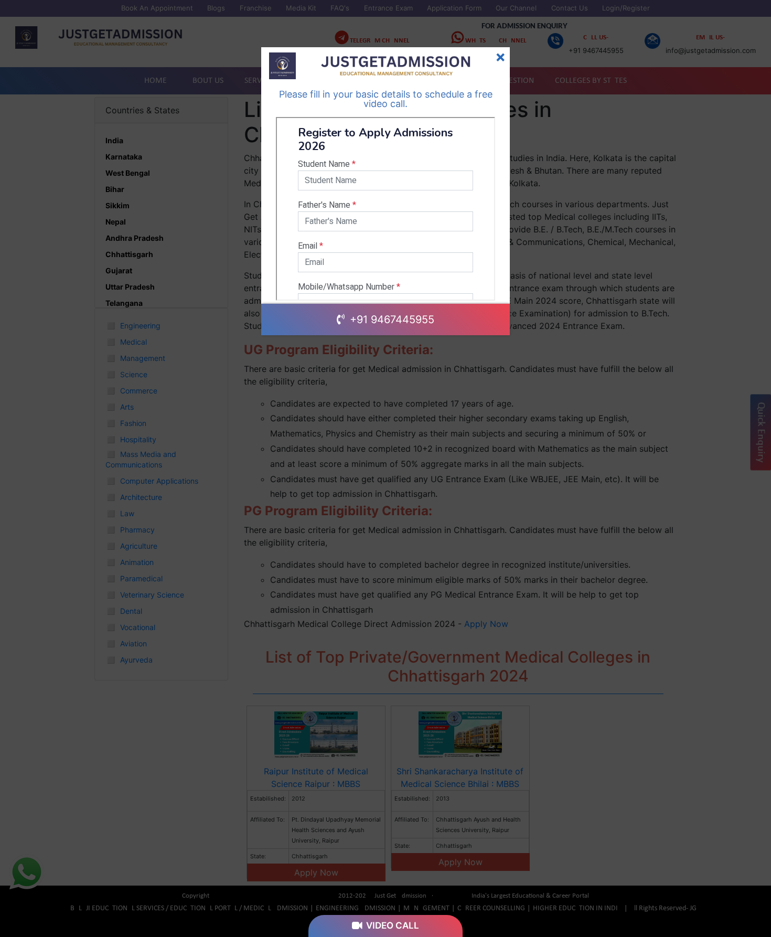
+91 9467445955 (390, 319)
